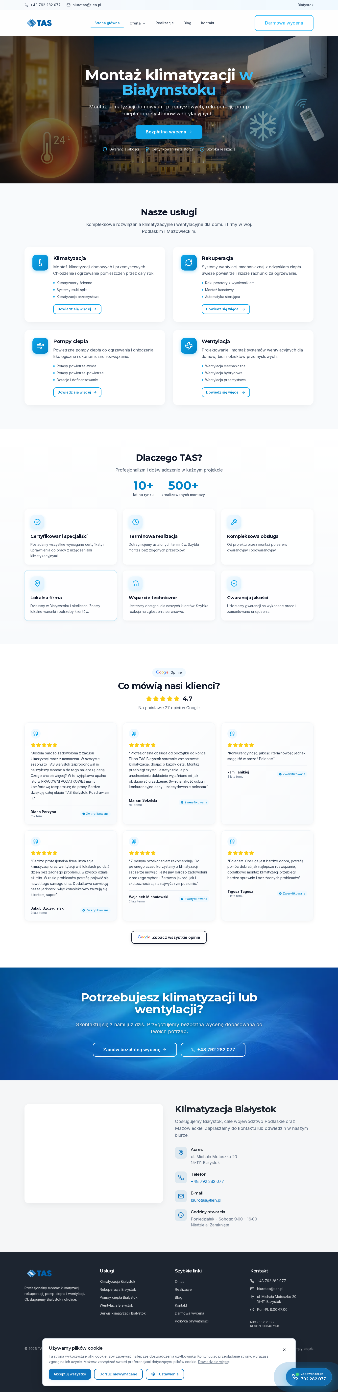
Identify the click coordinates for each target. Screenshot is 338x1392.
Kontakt (207, 23)
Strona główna (107, 23)
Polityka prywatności (192, 1321)
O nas (179, 1281)
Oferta (135, 23)
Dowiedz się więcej (214, 1362)
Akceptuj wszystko (70, 1374)
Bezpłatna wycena (166, 131)
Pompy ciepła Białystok (119, 1297)
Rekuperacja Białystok (118, 1289)
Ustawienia (169, 1374)
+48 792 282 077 (216, 1049)
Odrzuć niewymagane (118, 1374)
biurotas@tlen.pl (206, 1200)
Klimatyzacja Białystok (117, 1281)
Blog (187, 23)
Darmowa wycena (284, 22)
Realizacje (165, 23)
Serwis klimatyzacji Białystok (123, 1313)
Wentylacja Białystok (116, 1305)
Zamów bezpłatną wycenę (132, 1049)
